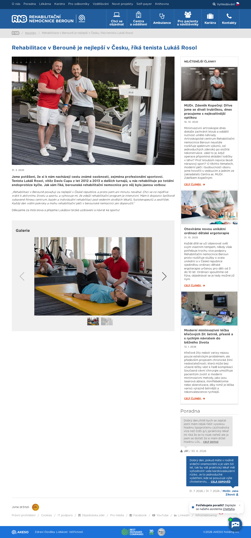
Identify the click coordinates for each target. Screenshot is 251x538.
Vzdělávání (101, 4)
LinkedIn (184, 515)
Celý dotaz (211, 442)
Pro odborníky (78, 4)
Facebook (140, 515)
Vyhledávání (226, 4)
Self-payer (144, 4)
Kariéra (59, 4)
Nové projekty (122, 4)
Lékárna (45, 4)
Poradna (30, 4)
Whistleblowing (206, 515)
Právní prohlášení (23, 515)
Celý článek (193, 184)
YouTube (162, 515)
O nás (16, 4)
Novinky (30, 33)
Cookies (46, 515)
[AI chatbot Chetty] (235, 524)
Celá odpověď (220, 482)
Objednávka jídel (93, 515)
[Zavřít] (239, 505)
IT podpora (65, 515)
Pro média (117, 515)
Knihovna (162, 4)
